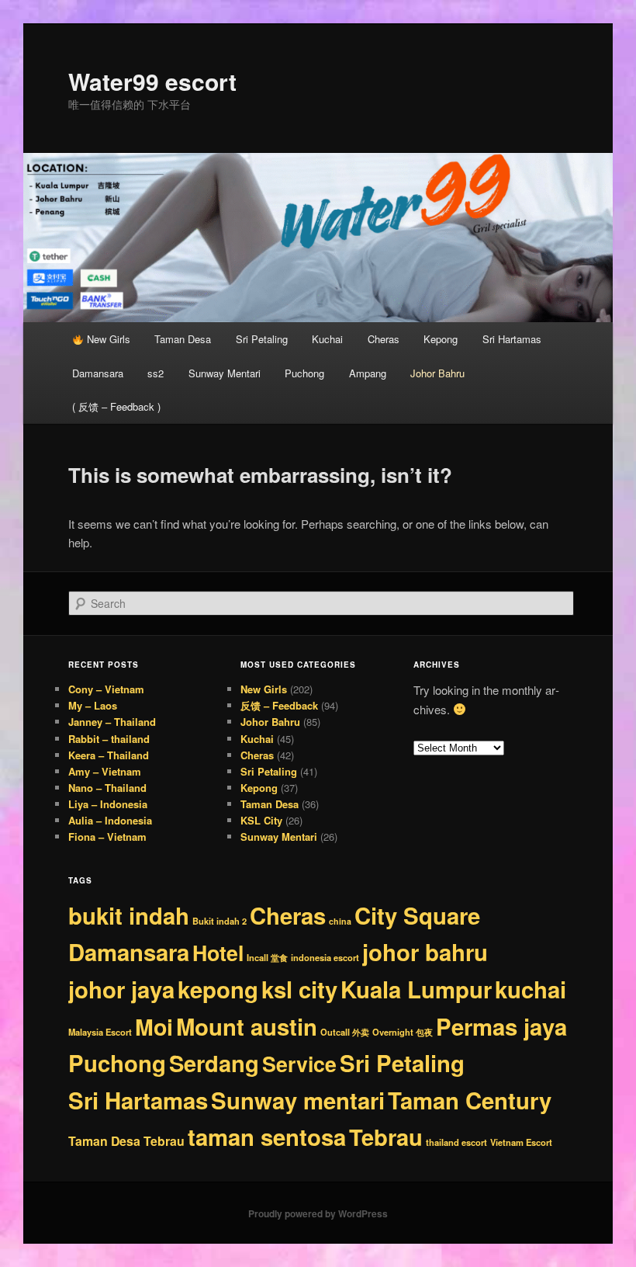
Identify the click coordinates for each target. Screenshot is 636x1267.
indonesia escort (325, 957)
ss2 (155, 373)
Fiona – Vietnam (107, 836)
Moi (154, 1027)
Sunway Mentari (224, 373)
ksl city (299, 989)
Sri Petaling (262, 339)
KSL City (261, 820)
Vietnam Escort (521, 1142)
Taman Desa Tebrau (126, 1141)
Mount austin (246, 1026)
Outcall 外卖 (344, 1032)
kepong (218, 989)
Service (299, 1063)
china (340, 921)
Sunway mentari (298, 1100)
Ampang (367, 373)
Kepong (440, 339)
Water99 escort (152, 81)
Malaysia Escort (100, 1032)
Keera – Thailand (108, 755)
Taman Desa (182, 339)
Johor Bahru (437, 373)
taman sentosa (267, 1136)
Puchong (304, 373)
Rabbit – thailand (109, 738)
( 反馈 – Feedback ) (116, 406)
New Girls (107, 339)
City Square (417, 915)
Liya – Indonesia (107, 804)
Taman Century (469, 1100)
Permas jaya (501, 1026)
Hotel (218, 952)
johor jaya (121, 989)
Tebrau (386, 1136)
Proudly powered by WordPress (318, 1213)
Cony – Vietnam (106, 689)
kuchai (530, 989)
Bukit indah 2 (219, 921)
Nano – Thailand (107, 787)
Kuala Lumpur (416, 989)
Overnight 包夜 (402, 1032)
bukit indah (128, 915)
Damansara (97, 373)
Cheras (383, 339)
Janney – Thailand (112, 721)
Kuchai (327, 339)
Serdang (214, 1063)
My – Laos (92, 705)
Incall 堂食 (267, 957)
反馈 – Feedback (279, 705)
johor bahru (425, 951)
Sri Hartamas (511, 339)
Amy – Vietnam (104, 771)
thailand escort (456, 1142)
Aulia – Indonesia (110, 820)
